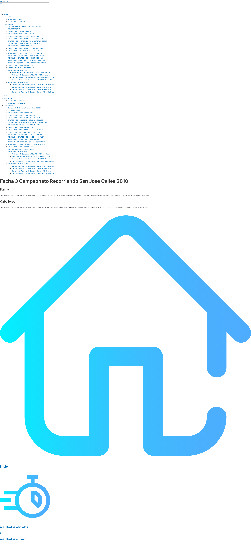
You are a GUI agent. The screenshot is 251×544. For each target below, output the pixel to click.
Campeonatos (9, 24)
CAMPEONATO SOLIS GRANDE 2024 (20, 46)
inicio (4, 466)
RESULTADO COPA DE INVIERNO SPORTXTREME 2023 (27, 63)
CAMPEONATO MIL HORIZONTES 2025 (21, 34)
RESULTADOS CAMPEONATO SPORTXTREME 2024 (26, 53)
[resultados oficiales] (25, 521)
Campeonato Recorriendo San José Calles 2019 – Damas (31, 87)
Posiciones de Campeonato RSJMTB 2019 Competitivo (31, 73)
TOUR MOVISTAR (14, 29)
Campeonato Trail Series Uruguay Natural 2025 (24, 26)
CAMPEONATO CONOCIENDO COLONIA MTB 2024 (25, 48)
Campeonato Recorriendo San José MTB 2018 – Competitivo (33, 80)
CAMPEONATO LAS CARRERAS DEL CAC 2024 (24, 51)
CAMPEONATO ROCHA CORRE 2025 (20, 31)
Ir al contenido (5, 1)
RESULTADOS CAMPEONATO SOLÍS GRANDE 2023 (25, 58)
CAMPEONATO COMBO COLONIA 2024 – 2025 (24, 43)
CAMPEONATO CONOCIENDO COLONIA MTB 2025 (25, 39)
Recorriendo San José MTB (17, 70)
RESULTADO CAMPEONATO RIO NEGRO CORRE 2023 (26, 60)
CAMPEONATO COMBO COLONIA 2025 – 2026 (24, 36)
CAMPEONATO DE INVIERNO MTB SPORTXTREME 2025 (27, 41)
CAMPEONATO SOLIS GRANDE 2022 (20, 65)
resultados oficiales (14, 527)
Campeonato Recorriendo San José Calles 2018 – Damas (31, 89)
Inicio (6, 14)
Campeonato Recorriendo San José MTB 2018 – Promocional (33, 77)
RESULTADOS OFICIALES (16, 22)
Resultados (8, 17)
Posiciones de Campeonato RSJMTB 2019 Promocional (31, 75)
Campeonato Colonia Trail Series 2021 (21, 68)
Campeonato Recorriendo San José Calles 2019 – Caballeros (33, 85)
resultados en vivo (13, 539)
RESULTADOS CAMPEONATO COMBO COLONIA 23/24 (26, 55)
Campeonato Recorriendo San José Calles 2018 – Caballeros (33, 92)
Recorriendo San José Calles (18, 82)
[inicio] (125, 460)
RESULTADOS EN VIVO (16, 19)
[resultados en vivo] (0, 533)
